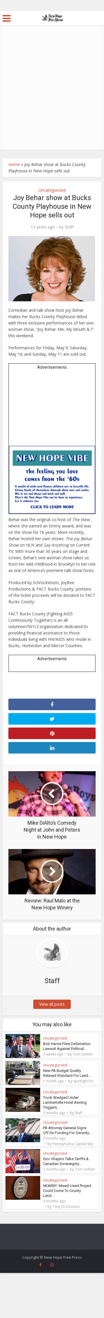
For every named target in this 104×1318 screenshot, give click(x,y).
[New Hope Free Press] (52, 17)
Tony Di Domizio (66, 1206)
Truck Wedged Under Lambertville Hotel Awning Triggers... (65, 1102)
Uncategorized (52, 190)
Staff (69, 227)
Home (14, 164)
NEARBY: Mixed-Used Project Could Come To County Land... (67, 1191)
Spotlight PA (83, 1081)
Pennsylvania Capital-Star (73, 1144)
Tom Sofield (82, 1054)
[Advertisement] (52, 95)
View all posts (52, 1004)
